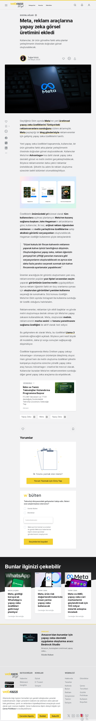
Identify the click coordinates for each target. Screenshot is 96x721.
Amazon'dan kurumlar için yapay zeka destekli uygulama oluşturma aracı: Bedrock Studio (57, 639)
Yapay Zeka (26, 417)
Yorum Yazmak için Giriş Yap (48, 481)
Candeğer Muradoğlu (16, 616)
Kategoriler (32, 5)
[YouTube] (77, 715)
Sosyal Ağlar (27, 15)
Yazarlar (68, 682)
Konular (40, 5)
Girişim (38, 686)
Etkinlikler (49, 5)
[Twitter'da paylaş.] (6, 143)
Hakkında (69, 678)
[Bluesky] (86, 715)
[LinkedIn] (73, 715)
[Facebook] (82, 718)
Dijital (37, 678)
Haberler (23, 678)
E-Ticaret (39, 682)
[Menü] (6, 5)
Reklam (68, 692)
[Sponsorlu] (64, 387)
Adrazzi (25, 408)
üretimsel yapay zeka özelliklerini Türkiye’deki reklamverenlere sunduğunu (45, 124)
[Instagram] (82, 715)
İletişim (68, 703)
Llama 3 (70, 332)
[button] (48, 192)
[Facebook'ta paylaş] (6, 138)
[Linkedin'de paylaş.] (6, 148)
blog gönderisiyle (49, 132)
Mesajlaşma (13, 590)
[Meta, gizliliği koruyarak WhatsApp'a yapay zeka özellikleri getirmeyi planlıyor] (18, 579)
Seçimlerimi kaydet (38, 541)
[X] (68, 715)
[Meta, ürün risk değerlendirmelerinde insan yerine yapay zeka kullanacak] (48, 579)
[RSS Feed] (86, 718)
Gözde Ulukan (47, 655)
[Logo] (17, 5)
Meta (47, 120)
